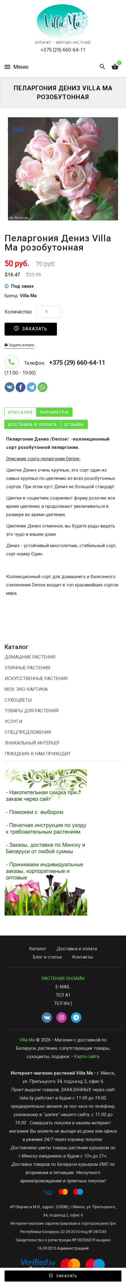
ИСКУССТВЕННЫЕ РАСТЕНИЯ (36, 678)
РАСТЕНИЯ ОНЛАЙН (63, 978)
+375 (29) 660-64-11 (63, 50)
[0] (115, 67)
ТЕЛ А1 (63, 995)
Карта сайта (86, 1056)
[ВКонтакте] (9, 387)
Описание (20, 412)
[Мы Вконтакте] (47, 1018)
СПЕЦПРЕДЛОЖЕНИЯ (28, 732)
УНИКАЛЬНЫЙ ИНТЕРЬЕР (32, 743)
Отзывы (74, 424)
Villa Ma (27, 1040)
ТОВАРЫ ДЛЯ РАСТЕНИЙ (31, 711)
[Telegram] (31, 387)
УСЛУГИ (13, 721)
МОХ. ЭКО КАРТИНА (26, 689)
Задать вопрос (21, 345)
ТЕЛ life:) (63, 1003)
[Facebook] (20, 387)
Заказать (33, 329)
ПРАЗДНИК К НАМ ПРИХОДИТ (38, 754)
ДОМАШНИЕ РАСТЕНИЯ (30, 657)
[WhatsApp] (42, 387)
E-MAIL (63, 987)
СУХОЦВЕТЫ (18, 700)
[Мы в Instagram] (61, 1018)
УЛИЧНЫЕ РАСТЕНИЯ (27, 668)
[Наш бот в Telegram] (76, 1018)
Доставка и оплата (32, 424)
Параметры (54, 412)
